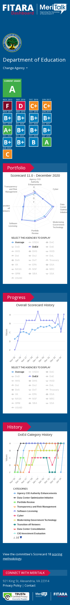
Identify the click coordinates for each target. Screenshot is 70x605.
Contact (30, 585)
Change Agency (14, 68)
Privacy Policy (12, 585)
